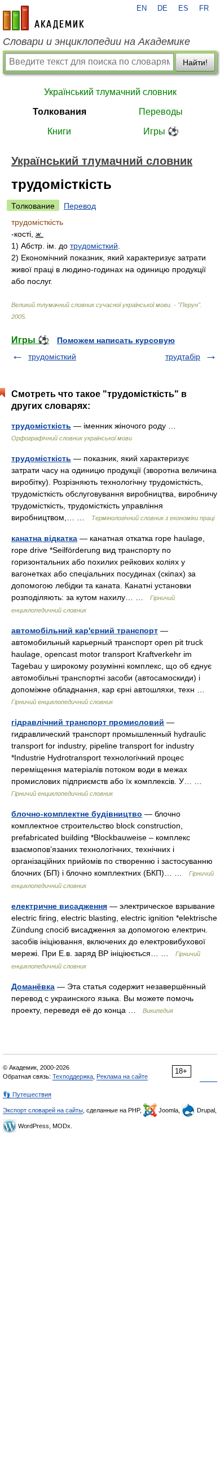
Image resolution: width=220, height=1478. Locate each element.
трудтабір (182, 356)
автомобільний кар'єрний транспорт (84, 630)
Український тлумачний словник (110, 92)
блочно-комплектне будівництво (76, 813)
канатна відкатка (44, 538)
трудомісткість (41, 425)
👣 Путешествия (27, 1094)
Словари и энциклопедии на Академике (96, 41)
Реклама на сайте (122, 1076)
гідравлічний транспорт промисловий (87, 722)
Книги (59, 131)
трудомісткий (94, 245)
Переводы (161, 111)
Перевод (80, 205)
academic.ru (43, 18)
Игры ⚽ (161, 131)
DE (162, 8)
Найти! (195, 62)
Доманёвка (33, 986)
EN (142, 8)
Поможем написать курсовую (116, 340)
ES (183, 8)
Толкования (59, 111)
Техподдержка (72, 1076)
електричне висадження (59, 906)
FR (204, 8)
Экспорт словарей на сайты (43, 1110)
